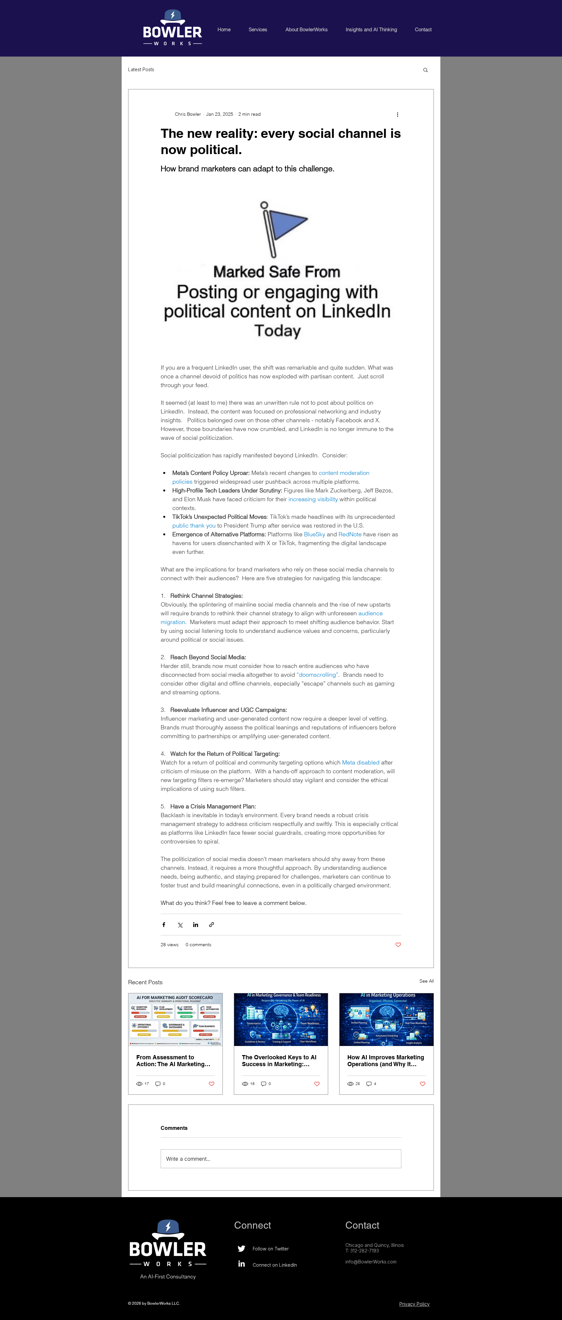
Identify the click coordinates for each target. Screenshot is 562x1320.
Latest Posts (141, 69)
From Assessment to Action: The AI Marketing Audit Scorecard (170, 1060)
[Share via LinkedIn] (196, 924)
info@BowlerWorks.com (370, 1261)
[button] (425, 69)
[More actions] (397, 114)
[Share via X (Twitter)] (180, 924)
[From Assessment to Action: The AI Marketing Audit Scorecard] (175, 1019)
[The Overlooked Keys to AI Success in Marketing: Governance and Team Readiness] (281, 1019)
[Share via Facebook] (164, 924)
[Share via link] (211, 924)
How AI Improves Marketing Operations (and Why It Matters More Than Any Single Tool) (385, 1060)
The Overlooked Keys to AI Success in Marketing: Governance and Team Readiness (279, 1060)
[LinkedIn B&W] (241, 1263)
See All (427, 981)
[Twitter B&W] (241, 1248)
